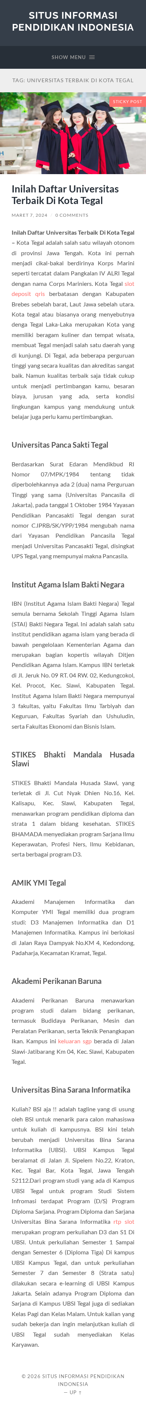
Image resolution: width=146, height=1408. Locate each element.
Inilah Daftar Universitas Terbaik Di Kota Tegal (65, 195)
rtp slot (123, 1221)
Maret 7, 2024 (30, 215)
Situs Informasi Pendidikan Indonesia (73, 21)
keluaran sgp (75, 1040)
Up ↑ (76, 1392)
